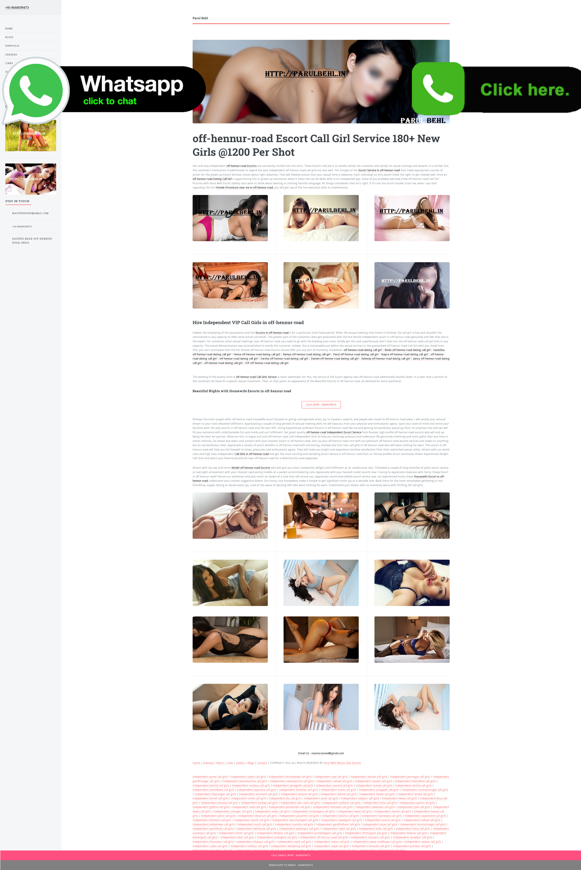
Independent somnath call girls (258, 794)
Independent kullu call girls (376, 828)
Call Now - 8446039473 (321, 404)
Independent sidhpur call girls (249, 846)
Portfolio (12, 45)
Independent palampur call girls (299, 828)
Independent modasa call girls (251, 785)
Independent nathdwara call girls (213, 789)
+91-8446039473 (17, 7)
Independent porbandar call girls (289, 807)
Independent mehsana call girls (333, 807)
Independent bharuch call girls (257, 815)
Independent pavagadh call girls (293, 785)
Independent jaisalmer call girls (299, 815)
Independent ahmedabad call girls (290, 776)
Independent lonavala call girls (371, 846)
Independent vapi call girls (331, 776)
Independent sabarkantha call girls (291, 781)
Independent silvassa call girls (219, 802)
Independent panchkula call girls (213, 828)
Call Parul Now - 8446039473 (290, 855)
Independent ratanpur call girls (370, 837)
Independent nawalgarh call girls (341, 820)
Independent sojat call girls (294, 841)
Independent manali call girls (374, 785)
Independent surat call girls (321, 798)
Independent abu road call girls (300, 802)
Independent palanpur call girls (375, 807)
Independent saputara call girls (256, 789)
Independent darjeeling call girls (291, 846)
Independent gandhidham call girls (338, 824)
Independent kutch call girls (254, 824)
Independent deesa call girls (399, 798)
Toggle (68, 9)
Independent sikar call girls (237, 837)
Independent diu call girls (285, 798)
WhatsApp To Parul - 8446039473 (291, 865)
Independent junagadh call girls (379, 789)
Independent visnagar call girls (233, 811)
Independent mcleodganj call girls (313, 811)
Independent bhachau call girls (298, 789)
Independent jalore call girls (218, 815)
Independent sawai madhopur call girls (377, 841)
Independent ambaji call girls (259, 802)
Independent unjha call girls (210, 846)
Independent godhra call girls (211, 807)
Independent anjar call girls (380, 824)
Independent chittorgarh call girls (366, 833)
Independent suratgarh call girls (277, 837)
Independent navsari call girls (373, 781)
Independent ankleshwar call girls (214, 824)
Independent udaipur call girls (360, 798)
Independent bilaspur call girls (255, 841)
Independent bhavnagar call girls (215, 794)
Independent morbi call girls (338, 789)
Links (230, 763)
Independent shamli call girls (393, 811)
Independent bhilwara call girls (212, 820)
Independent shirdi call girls (236, 833)
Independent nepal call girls (331, 846)
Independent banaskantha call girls (245, 781)
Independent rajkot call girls (248, 776)
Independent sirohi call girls (248, 798)
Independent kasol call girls (355, 811)
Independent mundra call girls (294, 824)
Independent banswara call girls (382, 815)
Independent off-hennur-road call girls (324, 837)
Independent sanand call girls (334, 785)
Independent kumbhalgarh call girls (319, 833)
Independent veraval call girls (299, 794)
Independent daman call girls (369, 776)
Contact (262, 763)
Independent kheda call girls (377, 794)
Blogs (251, 763)
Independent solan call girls (272, 811)
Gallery (240, 763)
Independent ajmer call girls (210, 776)
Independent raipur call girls (332, 841)
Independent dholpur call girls (275, 833)
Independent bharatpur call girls (213, 841)
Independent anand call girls (383, 820)
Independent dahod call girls (338, 794)
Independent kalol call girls (339, 828)
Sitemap (208, 763)
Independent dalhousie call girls (256, 828)
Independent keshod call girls (211, 785)
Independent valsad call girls (334, 781)
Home (196, 763)
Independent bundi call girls (251, 820)
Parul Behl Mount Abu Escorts (342, 763)
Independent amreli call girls (210, 798)
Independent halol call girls (249, 807)
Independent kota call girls (380, 802)
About (220, 763)
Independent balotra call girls (340, 815)
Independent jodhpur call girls (341, 802)
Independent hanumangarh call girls (295, 820)
